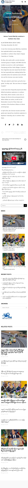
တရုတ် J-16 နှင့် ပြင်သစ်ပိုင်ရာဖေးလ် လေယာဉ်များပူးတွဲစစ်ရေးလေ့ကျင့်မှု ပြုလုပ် (14, 297)
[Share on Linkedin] (22, 125)
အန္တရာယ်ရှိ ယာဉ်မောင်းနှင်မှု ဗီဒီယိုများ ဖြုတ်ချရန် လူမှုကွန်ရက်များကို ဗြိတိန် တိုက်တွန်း (13, 228)
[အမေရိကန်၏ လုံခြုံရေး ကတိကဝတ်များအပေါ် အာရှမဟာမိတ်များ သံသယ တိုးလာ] (14, 240)
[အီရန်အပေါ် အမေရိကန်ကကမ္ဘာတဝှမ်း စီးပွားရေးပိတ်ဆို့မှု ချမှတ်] (14, 259)
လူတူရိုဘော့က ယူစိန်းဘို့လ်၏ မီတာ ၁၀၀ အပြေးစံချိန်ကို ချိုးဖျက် (13, 421)
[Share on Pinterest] (17, 125)
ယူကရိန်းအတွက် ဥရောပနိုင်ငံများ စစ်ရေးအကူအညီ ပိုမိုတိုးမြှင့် (14, 292)
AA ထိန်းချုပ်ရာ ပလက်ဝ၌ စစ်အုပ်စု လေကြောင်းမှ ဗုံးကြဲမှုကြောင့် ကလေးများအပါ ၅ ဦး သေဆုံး (13, 469)
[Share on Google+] (13, 125)
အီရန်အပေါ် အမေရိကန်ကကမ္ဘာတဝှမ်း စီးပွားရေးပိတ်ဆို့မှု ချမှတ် (14, 267)
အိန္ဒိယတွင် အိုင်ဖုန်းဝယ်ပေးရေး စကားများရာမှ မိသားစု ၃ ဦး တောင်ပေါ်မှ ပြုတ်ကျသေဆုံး (12, 372)
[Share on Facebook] (5, 125)
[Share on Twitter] (9, 125)
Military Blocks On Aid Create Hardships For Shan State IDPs (11, 139)
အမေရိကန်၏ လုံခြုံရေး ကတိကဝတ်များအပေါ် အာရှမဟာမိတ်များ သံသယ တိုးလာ (13, 248)
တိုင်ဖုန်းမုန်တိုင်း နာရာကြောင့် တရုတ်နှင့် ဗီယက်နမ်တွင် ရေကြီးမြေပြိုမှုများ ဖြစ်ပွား (13, 459)
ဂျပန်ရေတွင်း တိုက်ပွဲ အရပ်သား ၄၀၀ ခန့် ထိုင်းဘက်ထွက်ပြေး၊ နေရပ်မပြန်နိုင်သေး (15, 132)
